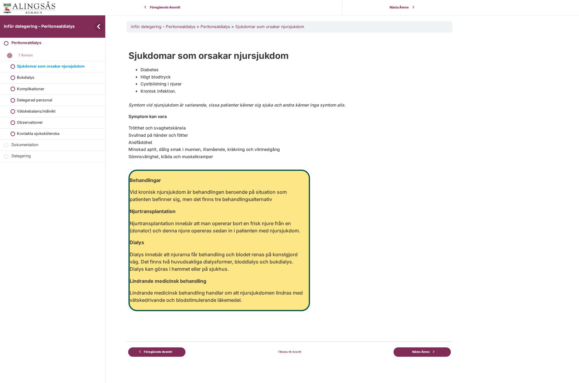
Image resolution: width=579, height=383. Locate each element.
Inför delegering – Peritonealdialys (39, 26)
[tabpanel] (289, 178)
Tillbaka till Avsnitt (289, 351)
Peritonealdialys (215, 26)
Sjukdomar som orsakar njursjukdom (269, 26)
